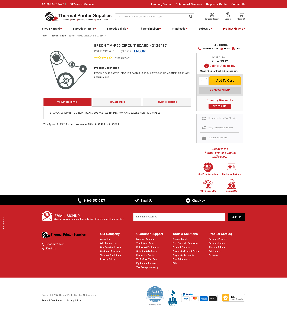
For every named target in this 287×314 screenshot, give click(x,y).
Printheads (179, 28)
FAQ (174, 263)
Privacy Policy (107, 259)
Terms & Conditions (110, 255)
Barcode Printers (83, 28)
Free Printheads (181, 259)
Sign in (228, 19)
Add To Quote (221, 90)
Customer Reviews (110, 251)
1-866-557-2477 (210, 48)
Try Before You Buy (146, 259)
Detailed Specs (117, 102)
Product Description (67, 102)
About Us (105, 239)
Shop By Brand (51, 28)
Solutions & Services (189, 4)
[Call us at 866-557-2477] (43, 244)
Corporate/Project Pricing (186, 251)
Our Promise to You (110, 247)
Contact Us (238, 4)
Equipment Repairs (146, 263)
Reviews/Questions (167, 102)
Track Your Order (145, 243)
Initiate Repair (212, 19)
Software (205, 28)
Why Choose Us (108, 243)
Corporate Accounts (183, 255)
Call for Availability (222, 66)
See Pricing (220, 106)
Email (227, 48)
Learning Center (161, 4)
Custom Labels (180, 239)
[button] (3, 223)
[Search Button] (191, 16)
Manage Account (145, 239)
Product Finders (233, 28)
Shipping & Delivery (146, 251)
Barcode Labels (117, 28)
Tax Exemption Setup (147, 267)
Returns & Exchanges (147, 247)
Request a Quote (216, 4)
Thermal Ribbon (149, 28)
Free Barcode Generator (185, 243)
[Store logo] (64, 235)
